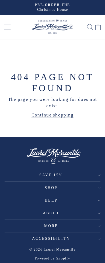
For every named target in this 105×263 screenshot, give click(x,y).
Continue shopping (53, 115)
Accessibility (51, 239)
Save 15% (51, 175)
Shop (51, 188)
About (51, 213)
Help (51, 200)
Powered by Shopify (52, 258)
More (51, 226)
